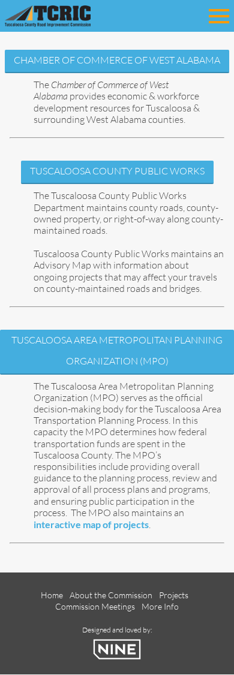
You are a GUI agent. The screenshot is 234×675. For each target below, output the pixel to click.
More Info (160, 606)
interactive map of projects (91, 524)
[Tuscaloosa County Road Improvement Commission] (65, 14)
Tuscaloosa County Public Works (117, 171)
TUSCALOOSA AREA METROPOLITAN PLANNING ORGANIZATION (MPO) (117, 350)
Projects (173, 595)
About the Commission (111, 595)
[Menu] (219, 14)
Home (52, 595)
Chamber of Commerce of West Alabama (117, 60)
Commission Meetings (95, 606)
